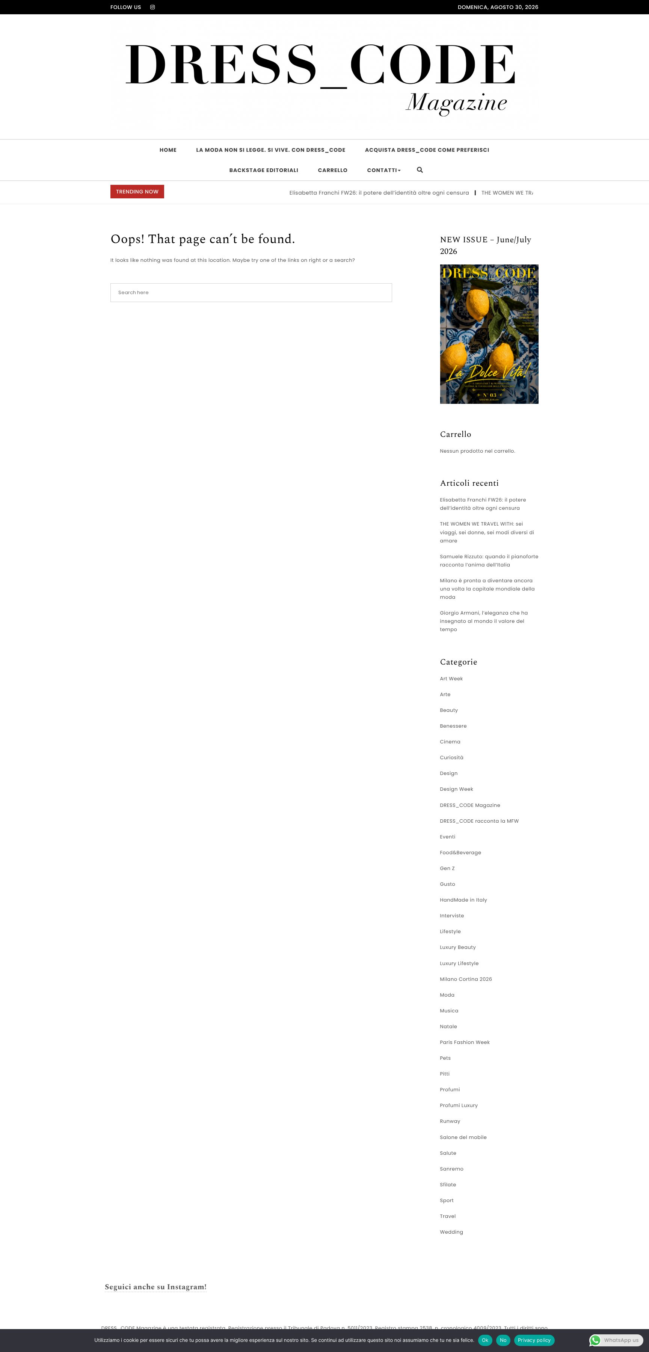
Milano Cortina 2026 (466, 979)
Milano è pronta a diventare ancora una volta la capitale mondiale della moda (487, 589)
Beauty (449, 710)
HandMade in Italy (464, 899)
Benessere (453, 726)
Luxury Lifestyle (459, 963)
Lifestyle (450, 931)
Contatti (382, 170)
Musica (449, 1010)
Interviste (452, 915)
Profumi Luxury (459, 1105)
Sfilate (448, 1184)
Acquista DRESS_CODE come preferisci (427, 150)
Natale (448, 1026)
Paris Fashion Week (465, 1042)
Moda (447, 995)
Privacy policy (534, 1340)
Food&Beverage (460, 852)
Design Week (457, 789)
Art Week (451, 678)
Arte (445, 694)
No (503, 1340)
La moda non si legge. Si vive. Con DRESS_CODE (271, 150)
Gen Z (447, 868)
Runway (450, 1121)
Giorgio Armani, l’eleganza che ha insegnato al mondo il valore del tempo (484, 621)
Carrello (333, 170)
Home (168, 150)
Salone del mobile (463, 1137)
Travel (448, 1216)
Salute (448, 1153)
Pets (445, 1058)
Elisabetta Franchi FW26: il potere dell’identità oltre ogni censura (360, 192)
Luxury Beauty (458, 947)
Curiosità (452, 757)
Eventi (448, 836)
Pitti (445, 1073)
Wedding (451, 1232)
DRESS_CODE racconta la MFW (479, 821)
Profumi (450, 1089)
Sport (447, 1200)
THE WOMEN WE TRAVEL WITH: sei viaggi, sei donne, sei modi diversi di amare (487, 532)
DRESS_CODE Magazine (470, 805)
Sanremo (452, 1168)
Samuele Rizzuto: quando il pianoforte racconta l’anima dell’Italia (489, 560)
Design (449, 773)
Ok (485, 1340)
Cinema (450, 741)
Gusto (448, 884)
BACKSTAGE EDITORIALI (264, 170)
